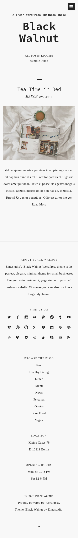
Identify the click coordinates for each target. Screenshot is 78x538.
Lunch (39, 379)
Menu (39, 385)
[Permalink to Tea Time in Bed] (39, 159)
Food (39, 365)
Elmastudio (55, 509)
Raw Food (39, 413)
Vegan (39, 420)
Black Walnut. (44, 495)
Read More (39, 204)
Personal (39, 399)
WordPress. (52, 502)
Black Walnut (39, 32)
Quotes (39, 406)
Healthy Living (39, 372)
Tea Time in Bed (39, 89)
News (39, 392)
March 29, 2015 (39, 96)
